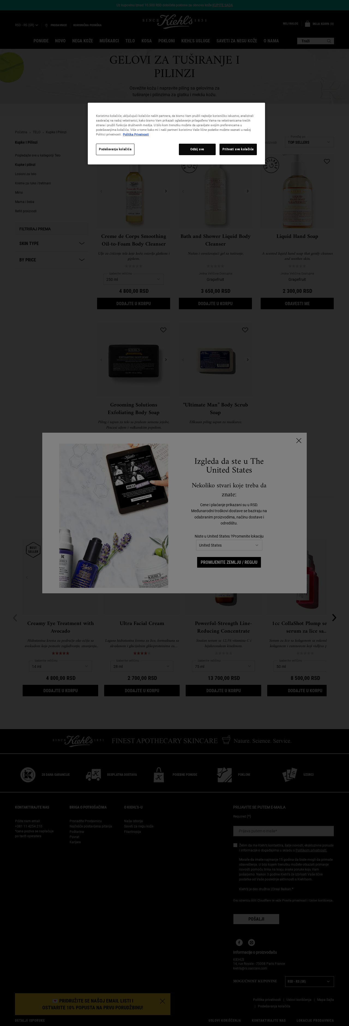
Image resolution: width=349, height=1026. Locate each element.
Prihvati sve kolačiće (238, 149)
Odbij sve (197, 149)
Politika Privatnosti (136, 134)
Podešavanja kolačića (115, 149)
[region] (176, 133)
